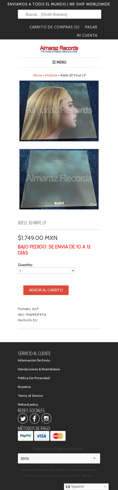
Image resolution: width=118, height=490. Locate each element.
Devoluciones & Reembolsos (39, 369)
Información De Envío (34, 360)
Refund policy (28, 404)
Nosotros (24, 387)
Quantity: (25, 265)
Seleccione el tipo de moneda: (59, 448)
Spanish (77, 486)
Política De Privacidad (34, 378)
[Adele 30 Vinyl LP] (59, 111)
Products (51, 75)
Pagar (91, 27)
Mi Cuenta (87, 35)
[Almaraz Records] (59, 49)
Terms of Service (30, 395)
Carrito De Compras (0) (55, 27)
